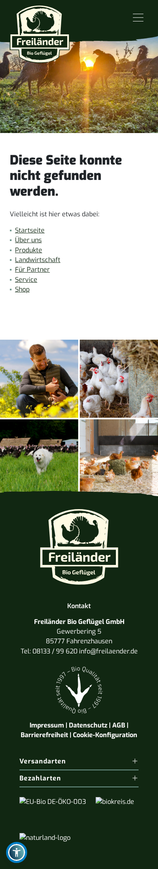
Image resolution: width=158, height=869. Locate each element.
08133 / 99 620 (54, 651)
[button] (16, 852)
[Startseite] (40, 31)
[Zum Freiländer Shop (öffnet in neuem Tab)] (133, 858)
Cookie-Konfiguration (105, 735)
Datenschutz (88, 725)
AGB (118, 725)
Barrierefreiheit (44, 735)
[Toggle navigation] (138, 18)
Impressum (47, 725)
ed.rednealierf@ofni (108, 651)
